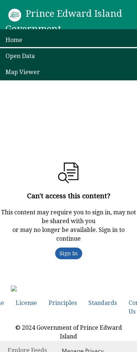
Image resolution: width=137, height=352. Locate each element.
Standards (102, 302)
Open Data (20, 56)
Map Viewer (22, 72)
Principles (63, 302)
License (26, 302)
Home (13, 40)
